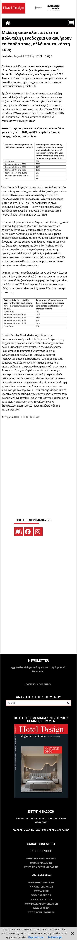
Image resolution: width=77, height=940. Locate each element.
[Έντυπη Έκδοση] (18, 531)
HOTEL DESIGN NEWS (27, 417)
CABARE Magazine (41, 863)
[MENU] (71, 22)
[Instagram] (38, 531)
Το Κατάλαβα (55, 937)
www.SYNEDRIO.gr (41, 899)
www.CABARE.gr (41, 895)
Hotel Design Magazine (41, 858)
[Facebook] (28, 531)
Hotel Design (43, 56)
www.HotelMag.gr (41, 886)
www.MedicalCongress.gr (41, 903)
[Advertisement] (38, 466)
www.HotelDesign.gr (41, 882)
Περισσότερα (36, 937)
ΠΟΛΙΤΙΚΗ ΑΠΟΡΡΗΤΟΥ (38, 684)
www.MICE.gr (41, 908)
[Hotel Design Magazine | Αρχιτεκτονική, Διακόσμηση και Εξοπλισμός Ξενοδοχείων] (8, 22)
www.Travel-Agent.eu (41, 912)
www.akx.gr (41, 891)
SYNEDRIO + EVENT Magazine (41, 867)
